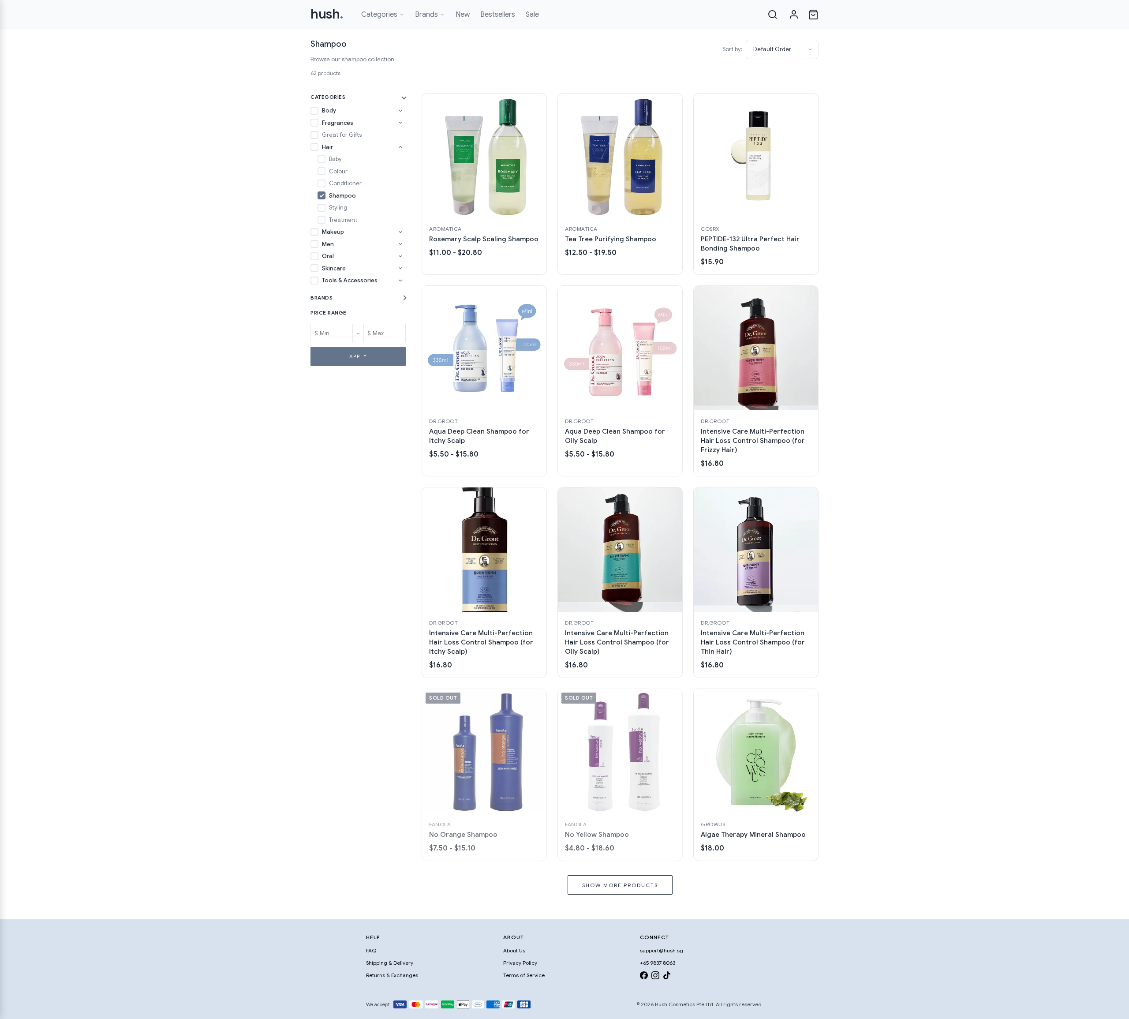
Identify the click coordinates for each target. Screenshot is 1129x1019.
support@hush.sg (661, 950)
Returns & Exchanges (392, 975)
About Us (514, 950)
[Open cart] (813, 14)
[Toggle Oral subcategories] (400, 256)
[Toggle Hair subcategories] (400, 147)
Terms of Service (524, 975)
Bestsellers (497, 14)
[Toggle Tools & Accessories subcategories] (400, 280)
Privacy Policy (520, 962)
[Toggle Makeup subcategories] (400, 232)
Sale (532, 14)
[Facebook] (644, 976)
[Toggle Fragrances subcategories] (400, 122)
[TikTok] (667, 976)
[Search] (773, 14)
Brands (426, 14)
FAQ (371, 950)
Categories (379, 14)
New (463, 14)
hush (327, 14)
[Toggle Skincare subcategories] (400, 268)
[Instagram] (655, 976)
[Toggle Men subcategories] (400, 244)
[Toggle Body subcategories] (400, 110)
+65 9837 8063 (657, 962)
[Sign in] (794, 14)
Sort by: (732, 49)
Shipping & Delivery (389, 962)
